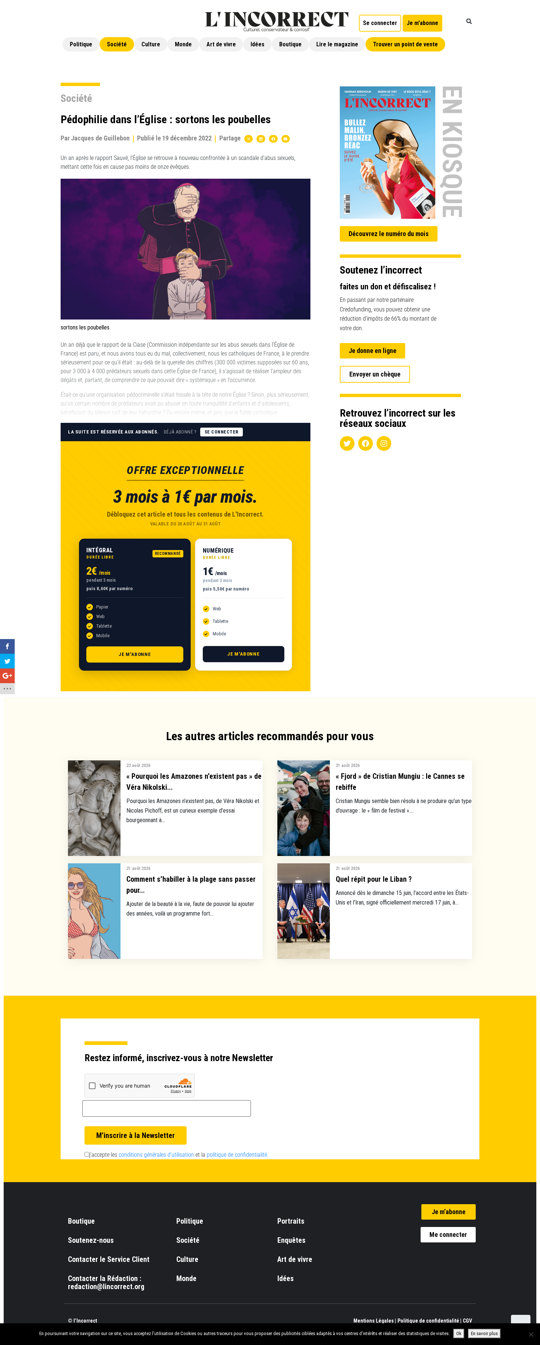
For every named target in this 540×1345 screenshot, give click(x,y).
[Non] (530, 1334)
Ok (458, 1333)
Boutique (290, 44)
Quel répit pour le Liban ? (374, 879)
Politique (81, 44)
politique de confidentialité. (238, 1154)
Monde (183, 44)
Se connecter (221, 432)
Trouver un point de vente (405, 44)
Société (117, 44)
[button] (469, 21)
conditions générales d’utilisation (156, 1154)
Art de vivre (221, 44)
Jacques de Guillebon (100, 138)
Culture (150, 44)
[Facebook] (365, 443)
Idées (257, 44)
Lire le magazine (337, 44)
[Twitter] (347, 443)
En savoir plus (484, 1333)
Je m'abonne (135, 654)
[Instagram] (384, 443)
